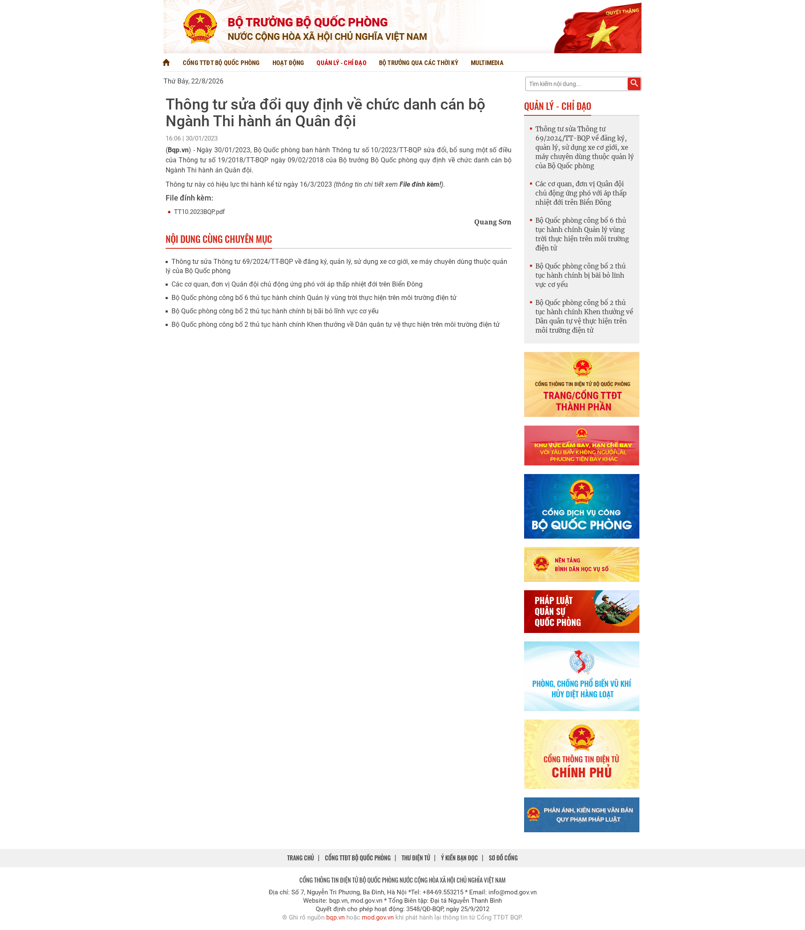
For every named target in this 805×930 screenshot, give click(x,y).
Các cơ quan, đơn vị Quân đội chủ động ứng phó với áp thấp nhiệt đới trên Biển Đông (297, 284)
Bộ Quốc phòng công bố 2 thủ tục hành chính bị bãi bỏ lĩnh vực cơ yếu (275, 311)
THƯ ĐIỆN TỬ (416, 857)
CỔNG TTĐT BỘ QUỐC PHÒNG (358, 857)
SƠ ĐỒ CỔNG (503, 857)
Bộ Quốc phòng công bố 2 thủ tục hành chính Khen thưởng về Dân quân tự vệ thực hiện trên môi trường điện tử (335, 324)
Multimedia (487, 63)
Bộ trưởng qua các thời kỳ (418, 63)
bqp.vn (335, 917)
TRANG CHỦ (300, 857)
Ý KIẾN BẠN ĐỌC (459, 857)
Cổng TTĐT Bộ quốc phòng (221, 63)
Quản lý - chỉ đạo (341, 63)
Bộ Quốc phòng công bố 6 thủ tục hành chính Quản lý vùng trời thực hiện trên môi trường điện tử (314, 298)
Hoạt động (288, 63)
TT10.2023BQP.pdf (199, 212)
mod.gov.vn (378, 917)
